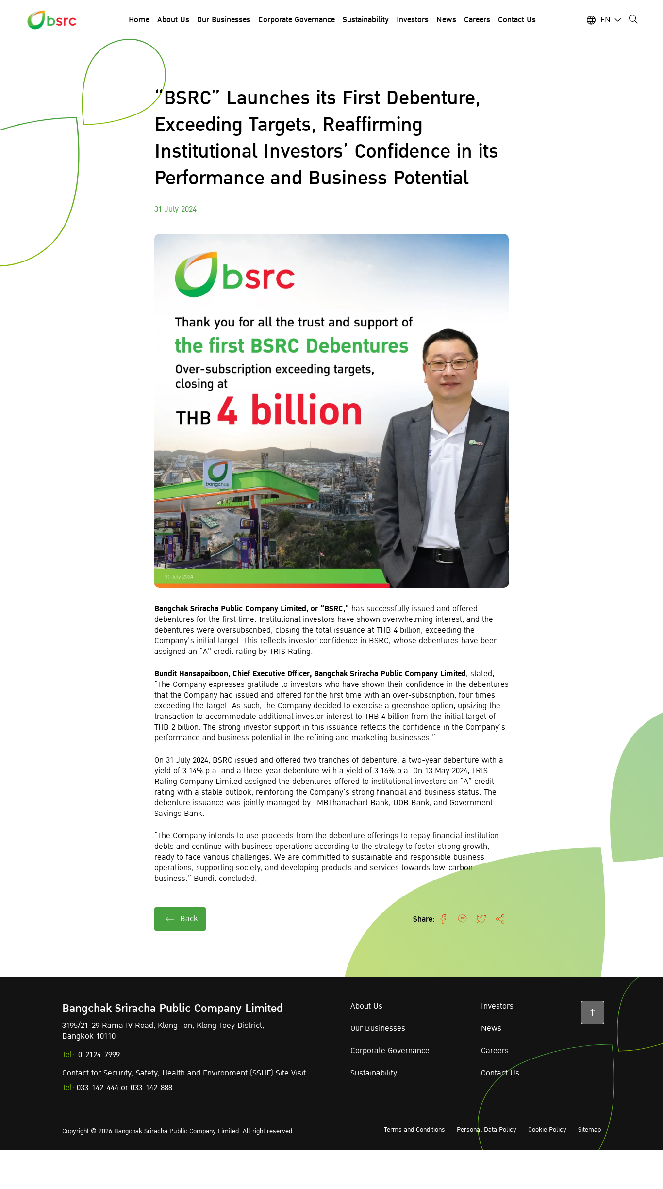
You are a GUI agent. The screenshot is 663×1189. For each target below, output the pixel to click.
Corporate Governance (390, 1050)
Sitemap (589, 1130)
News (491, 1028)
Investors (497, 1006)
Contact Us (500, 1073)
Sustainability (373, 1073)
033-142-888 (151, 1087)
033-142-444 (97, 1087)
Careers (495, 1050)
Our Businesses (377, 1028)
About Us (366, 1006)
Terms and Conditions (414, 1130)
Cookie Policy (547, 1130)
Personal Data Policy (486, 1130)
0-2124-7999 (99, 1054)
